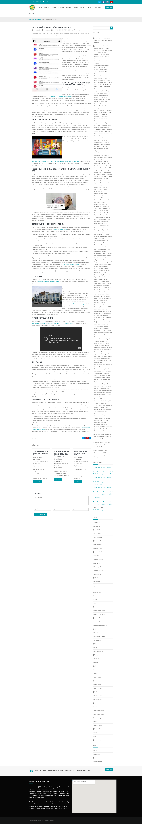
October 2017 (98, 581)
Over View (53, 7)
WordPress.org (98, 761)
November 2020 (98, 559)
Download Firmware (99, 636)
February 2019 (98, 566)
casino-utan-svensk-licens (100, 625)
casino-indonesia (98, 618)
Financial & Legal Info (79, 7)
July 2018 (96, 578)
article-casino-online (99, 610)
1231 (95, 599)
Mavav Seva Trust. (39, 820)
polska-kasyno (98, 699)
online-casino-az (98, 681)
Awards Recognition (99, 614)
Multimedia (68, 7)
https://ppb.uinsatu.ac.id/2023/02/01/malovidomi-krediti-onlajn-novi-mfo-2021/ (54, 323)
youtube (96, 736)
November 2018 (98, 570)
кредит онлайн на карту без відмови (69, 264)
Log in (95, 750)
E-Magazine (97, 640)
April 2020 (97, 563)
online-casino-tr (98, 684)
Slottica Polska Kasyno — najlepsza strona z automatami (102, 483)
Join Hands (98, 7)
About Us (46, 7)
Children (96, 629)
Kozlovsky (96, 658)
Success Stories (98, 725)
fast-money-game (98, 651)
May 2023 (97, 526)
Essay (95, 647)
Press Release (97, 703)
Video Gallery (98, 729)
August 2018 (97, 574)
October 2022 (98, 552)
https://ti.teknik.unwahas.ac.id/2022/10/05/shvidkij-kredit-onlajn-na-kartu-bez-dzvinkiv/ (56, 161)
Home (40, 7)
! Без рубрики (98, 592)
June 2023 (97, 522)
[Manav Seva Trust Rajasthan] (32, 7)
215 (95, 603)
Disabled (96, 633)
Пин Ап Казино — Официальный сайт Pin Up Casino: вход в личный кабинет (103, 40)
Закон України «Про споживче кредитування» (59, 96)
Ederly (96, 644)
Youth (95, 732)
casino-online (97, 621)
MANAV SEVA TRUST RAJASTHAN (63, 30)
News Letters (97, 677)
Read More (37, 481)
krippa (96, 662)
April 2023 (97, 530)
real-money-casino (99, 710)
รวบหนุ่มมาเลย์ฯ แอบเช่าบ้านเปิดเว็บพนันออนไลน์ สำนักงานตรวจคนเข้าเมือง (103, 437)
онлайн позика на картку (77, 304)
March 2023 (97, 533)
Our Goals (61, 7)
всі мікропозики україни (60, 229)
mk (95, 666)
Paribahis (96, 692)
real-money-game (99, 714)
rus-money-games (98, 718)
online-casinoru (98, 688)
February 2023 (98, 537)
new (95, 669)
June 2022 (97, 555)
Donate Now (109, 7)
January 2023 (98, 541)
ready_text (97, 706)
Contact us (90, 7)
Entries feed (97, 754)
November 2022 (98, 548)
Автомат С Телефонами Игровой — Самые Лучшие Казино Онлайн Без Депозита (103, 445)
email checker (96, 497)
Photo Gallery (97, 695)
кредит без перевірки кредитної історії (48, 281)
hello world (97, 655)
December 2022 (98, 544)
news (95, 673)
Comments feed (98, 758)
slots (95, 721)
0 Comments (79, 30)
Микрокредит (37, 19)
